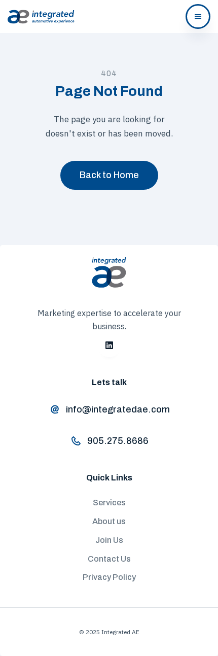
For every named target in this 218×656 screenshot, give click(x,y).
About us (109, 521)
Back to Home (109, 175)
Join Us (109, 540)
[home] (41, 17)
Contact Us (109, 559)
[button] (198, 16)
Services (109, 502)
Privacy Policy (109, 577)
